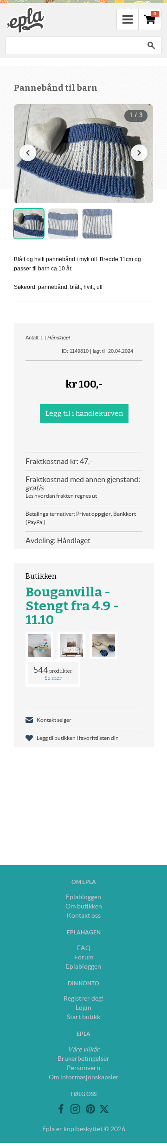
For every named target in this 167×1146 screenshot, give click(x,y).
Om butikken (83, 906)
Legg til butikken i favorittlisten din (78, 738)
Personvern (83, 1067)
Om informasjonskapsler (84, 1077)
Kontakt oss (84, 915)
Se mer (53, 678)
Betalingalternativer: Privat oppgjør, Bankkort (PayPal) (81, 518)
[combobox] (73, 45)
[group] (83, 153)
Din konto (83, 983)
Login (83, 1007)
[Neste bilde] (139, 152)
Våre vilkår (83, 1049)
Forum (83, 957)
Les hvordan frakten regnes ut (61, 496)
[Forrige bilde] (27, 152)
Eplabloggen (83, 897)
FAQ (83, 948)
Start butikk (83, 1017)
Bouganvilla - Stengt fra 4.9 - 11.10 (72, 605)
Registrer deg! (84, 998)
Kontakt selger (54, 720)
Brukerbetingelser (83, 1058)
